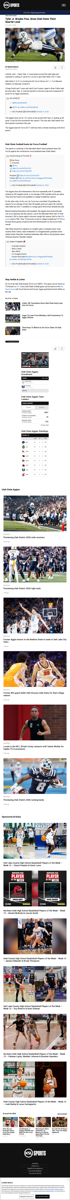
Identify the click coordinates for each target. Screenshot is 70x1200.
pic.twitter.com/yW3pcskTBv (21, 259)
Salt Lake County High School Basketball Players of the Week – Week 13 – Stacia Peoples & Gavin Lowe (32, 864)
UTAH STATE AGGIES (11, 15)
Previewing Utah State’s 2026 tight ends (22, 588)
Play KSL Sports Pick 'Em (38, 12)
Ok (68, 1179)
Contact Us (35, 1166)
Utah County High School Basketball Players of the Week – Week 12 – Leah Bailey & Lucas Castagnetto (34, 1102)
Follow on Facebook (35, 1171)
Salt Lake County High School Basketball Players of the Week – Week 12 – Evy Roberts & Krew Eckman (32, 1007)
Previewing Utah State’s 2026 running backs (23, 800)
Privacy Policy (59, 1189)
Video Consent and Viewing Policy (44, 1191)
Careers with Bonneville (35, 1168)
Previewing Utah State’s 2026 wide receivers (24, 537)
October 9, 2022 (42, 112)
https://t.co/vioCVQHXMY (22, 171)
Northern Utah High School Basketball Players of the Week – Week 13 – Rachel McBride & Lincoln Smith (34, 911)
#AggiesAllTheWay (44, 178)
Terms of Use (50, 1189)
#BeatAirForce (30, 257)
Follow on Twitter (35, 1173)
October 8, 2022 (42, 185)
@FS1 (14, 107)
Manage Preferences (26, 1196)
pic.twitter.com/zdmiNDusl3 (20, 181)
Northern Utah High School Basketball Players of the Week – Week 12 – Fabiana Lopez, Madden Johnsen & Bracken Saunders (34, 1055)
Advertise (35, 1163)
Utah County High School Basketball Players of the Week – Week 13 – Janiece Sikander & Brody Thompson (34, 959)
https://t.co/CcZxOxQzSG (29, 175)
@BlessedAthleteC (19, 103)
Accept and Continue (42, 1196)
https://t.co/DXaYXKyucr (27, 178)
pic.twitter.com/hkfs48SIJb (28, 107)
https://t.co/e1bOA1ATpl (21, 168)
